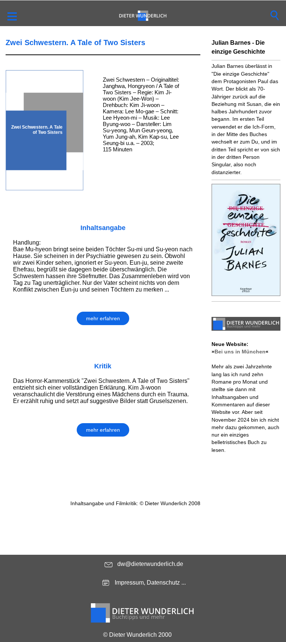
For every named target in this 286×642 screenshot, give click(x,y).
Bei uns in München (240, 352)
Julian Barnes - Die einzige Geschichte (238, 47)
